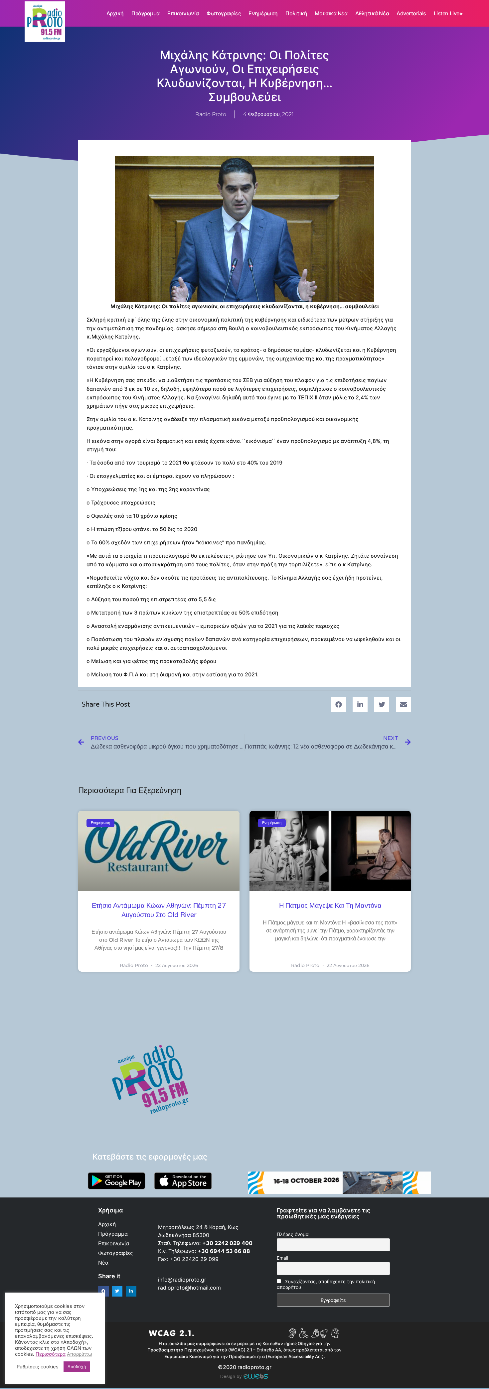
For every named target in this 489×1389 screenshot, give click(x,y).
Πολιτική (296, 13)
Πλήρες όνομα (293, 1234)
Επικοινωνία (183, 13)
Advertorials (411, 13)
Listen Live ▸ (448, 13)
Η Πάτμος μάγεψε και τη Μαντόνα (330, 906)
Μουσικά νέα (331, 13)
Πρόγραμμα (145, 13)
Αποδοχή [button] (77, 1366)
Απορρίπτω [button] (79, 1354)
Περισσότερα (51, 1354)
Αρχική (115, 13)
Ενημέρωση (263, 13)
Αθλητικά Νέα (372, 13)
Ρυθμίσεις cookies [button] (38, 1367)
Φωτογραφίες (224, 13)
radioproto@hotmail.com (190, 1287)
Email (282, 1258)
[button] (338, 704)
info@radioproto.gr (182, 1279)
